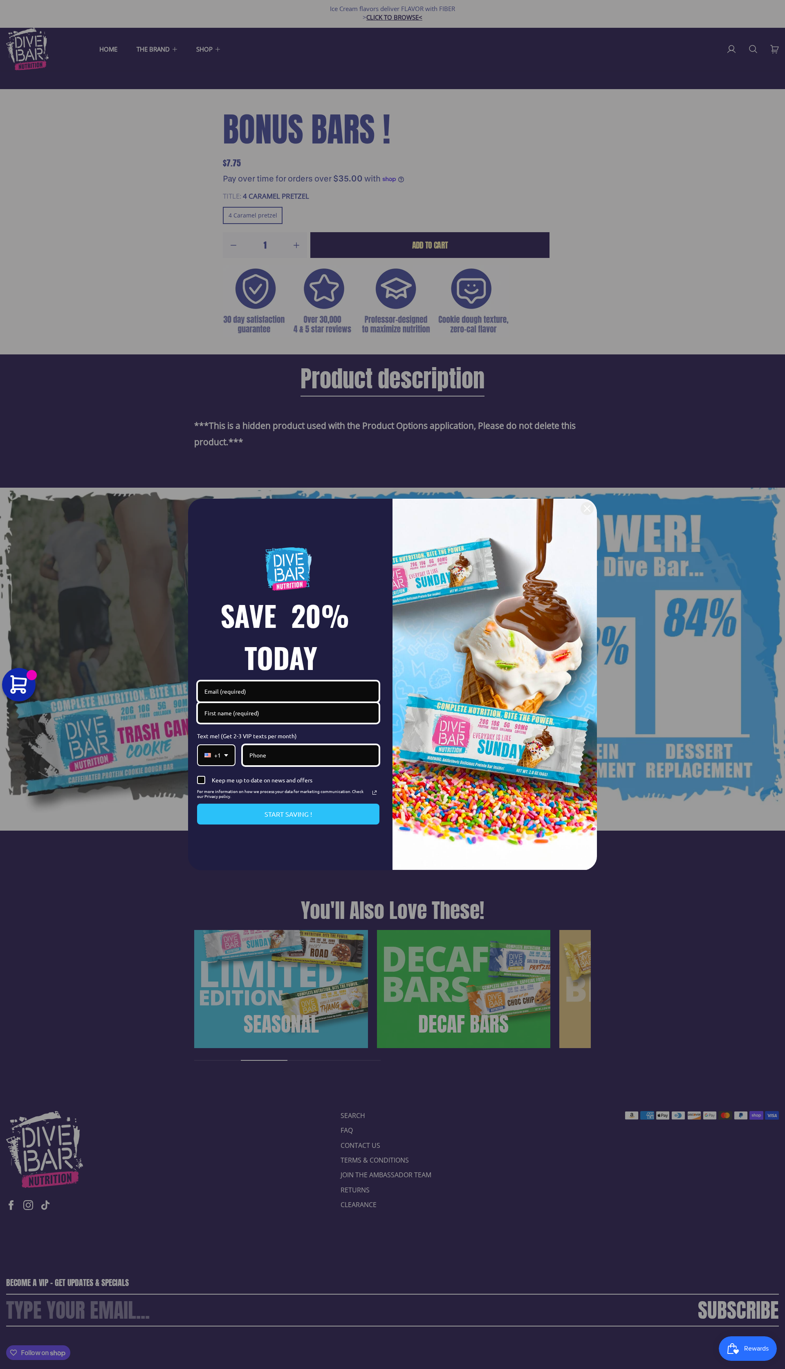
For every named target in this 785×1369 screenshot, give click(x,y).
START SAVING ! (288, 814)
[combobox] (216, 755)
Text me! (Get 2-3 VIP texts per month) (247, 735)
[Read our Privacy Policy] (374, 793)
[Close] (587, 508)
